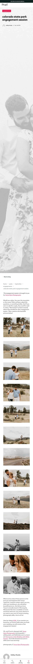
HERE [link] (14, 620)
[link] (5, 4)
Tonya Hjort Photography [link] (13, 295)
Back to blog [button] (7, 277)
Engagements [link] (6, 11)
